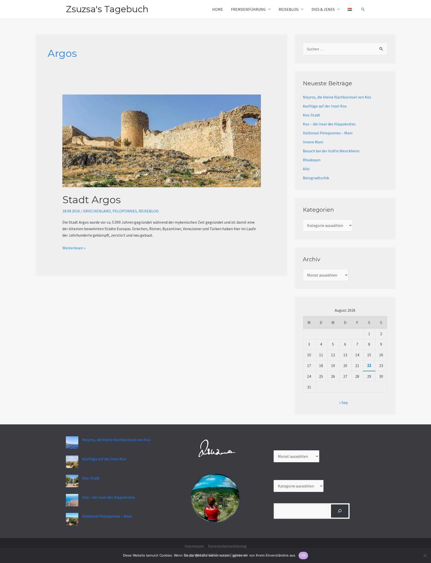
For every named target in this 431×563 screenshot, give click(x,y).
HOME (217, 9)
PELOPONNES (124, 210)
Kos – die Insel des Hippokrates (329, 123)
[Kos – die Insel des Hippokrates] (72, 500)
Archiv (279, 447)
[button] (363, 9)
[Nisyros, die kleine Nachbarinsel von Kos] (72, 442)
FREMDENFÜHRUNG (248, 9)
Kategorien (283, 476)
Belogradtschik (316, 177)
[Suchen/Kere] (340, 510)
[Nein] (424, 555)
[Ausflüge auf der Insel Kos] (72, 462)
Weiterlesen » (74, 248)
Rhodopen (312, 159)
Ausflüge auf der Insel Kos (325, 105)
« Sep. (343, 402)
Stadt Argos (91, 199)
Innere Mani (313, 141)
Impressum (194, 546)
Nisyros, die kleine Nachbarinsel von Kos (337, 96)
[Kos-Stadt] (72, 481)
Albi (306, 168)
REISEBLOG (289, 9)
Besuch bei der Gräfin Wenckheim (331, 150)
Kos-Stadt (311, 114)
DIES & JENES (323, 9)
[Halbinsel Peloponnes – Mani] (72, 519)
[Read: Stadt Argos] (161, 140)
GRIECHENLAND (97, 210)
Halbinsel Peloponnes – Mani (327, 132)
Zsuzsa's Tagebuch (107, 9)
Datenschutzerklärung (227, 546)
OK (303, 555)
